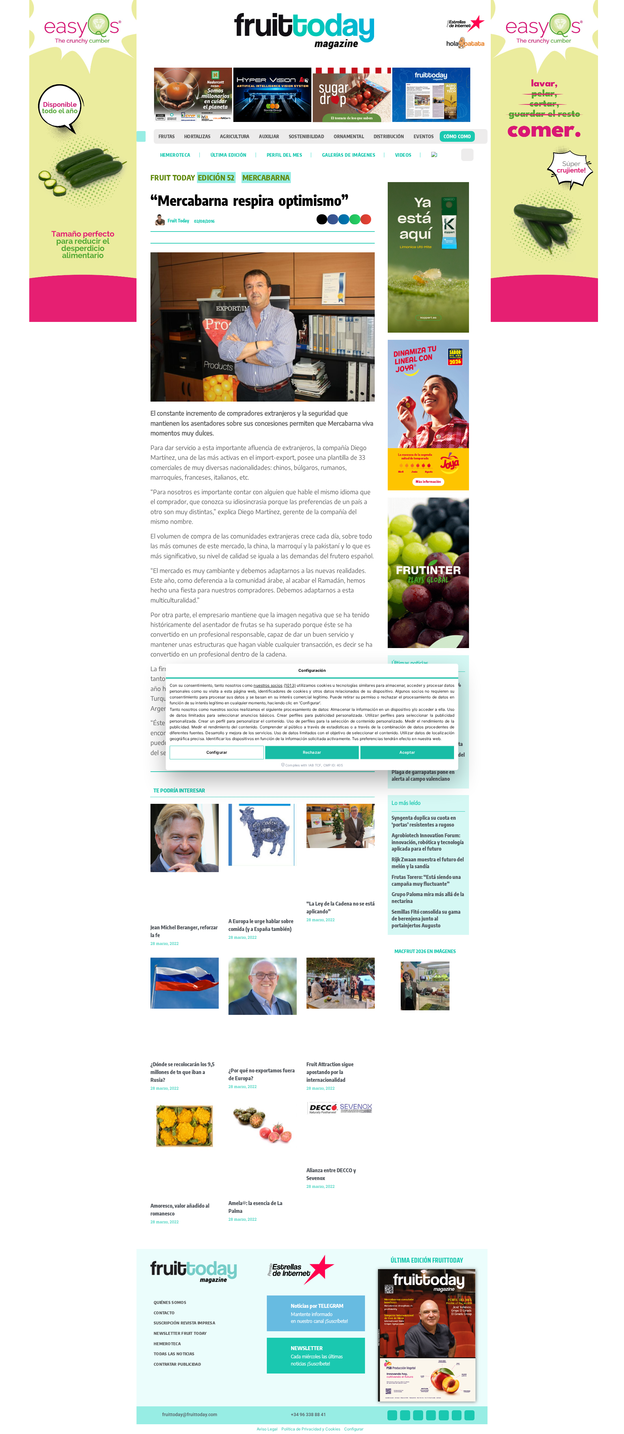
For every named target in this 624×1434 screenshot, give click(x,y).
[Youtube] (444, 1415)
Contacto (164, 1312)
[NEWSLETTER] (280, 1351)
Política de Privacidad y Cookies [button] (310, 1429)
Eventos (424, 136)
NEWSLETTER (307, 1348)
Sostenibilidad (306, 136)
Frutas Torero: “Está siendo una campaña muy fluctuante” (426, 880)
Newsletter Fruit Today (180, 1333)
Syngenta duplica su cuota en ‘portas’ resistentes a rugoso (424, 821)
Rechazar (312, 752)
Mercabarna (266, 177)
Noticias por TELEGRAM (317, 1306)
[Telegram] (457, 1415)
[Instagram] (405, 1415)
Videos (403, 155)
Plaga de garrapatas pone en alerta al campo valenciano (423, 775)
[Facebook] (418, 1415)
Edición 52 (216, 177)
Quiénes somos (170, 1302)
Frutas (167, 136)
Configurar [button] (353, 1429)
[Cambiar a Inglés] (434, 155)
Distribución (389, 136)
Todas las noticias (174, 1353)
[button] (141, 136)
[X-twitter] (392, 1415)
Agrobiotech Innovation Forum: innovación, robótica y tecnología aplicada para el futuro (428, 842)
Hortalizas (197, 136)
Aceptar (407, 752)
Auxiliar (269, 136)
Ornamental (349, 136)
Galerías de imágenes (348, 155)
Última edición (229, 155)
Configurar (216, 752)
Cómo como (457, 136)
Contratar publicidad (177, 1364)
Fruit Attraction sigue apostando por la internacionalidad (330, 1072)
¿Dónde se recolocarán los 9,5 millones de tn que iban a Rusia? (182, 1072)
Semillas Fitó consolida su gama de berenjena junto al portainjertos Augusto (426, 919)
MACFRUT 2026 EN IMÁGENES (425, 951)
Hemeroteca (175, 155)
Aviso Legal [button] (267, 1429)
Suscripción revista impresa (184, 1322)
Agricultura (234, 136)
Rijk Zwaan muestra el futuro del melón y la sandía (428, 863)
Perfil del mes (284, 155)
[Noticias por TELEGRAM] (280, 1308)
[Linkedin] (431, 1415)
